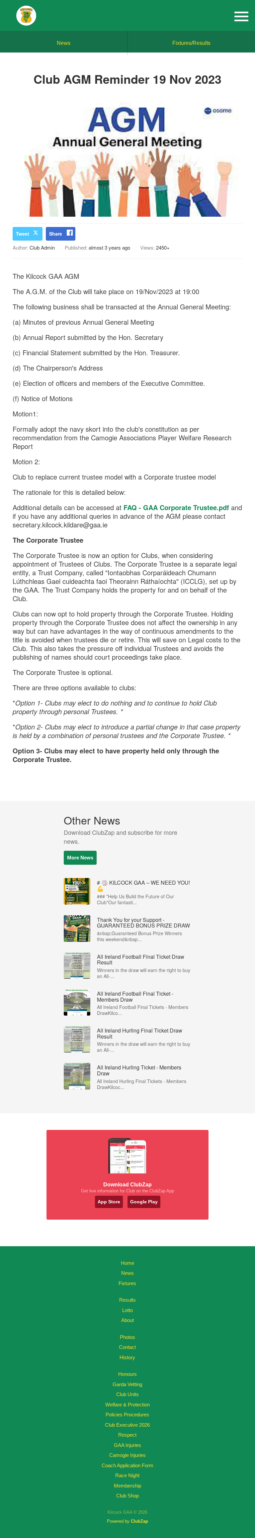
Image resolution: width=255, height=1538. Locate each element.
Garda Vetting (127, 1384)
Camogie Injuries (127, 1455)
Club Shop (127, 1495)
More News (80, 857)
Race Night (127, 1475)
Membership (127, 1485)
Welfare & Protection (127, 1404)
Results (127, 1300)
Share (55, 233)
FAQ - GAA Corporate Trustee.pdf (176, 507)
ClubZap (139, 1521)
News (63, 43)
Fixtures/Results (191, 43)
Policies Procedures (127, 1414)
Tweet (22, 233)
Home (127, 1263)
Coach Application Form (127, 1465)
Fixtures (127, 1283)
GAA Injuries (127, 1445)
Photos (127, 1337)
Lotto (127, 1310)
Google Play (144, 1201)
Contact (127, 1347)
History (127, 1357)
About (127, 1320)
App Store (109, 1201)
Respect (127, 1435)
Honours (127, 1374)
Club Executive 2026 (127, 1425)
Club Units (127, 1394)
